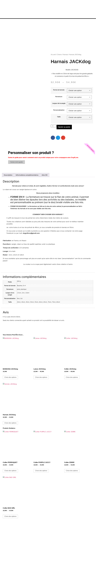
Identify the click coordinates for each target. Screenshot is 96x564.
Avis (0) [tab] (44, 175)
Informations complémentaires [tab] (27, 175)
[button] (53, 138)
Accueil (53, 54)
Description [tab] (8, 175)
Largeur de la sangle (58, 103)
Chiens (59, 54)
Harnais (65, 54)
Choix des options (10, 377)
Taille (59, 116)
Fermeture (58, 96)
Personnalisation (58, 110)
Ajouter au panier (64, 127)
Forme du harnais (58, 90)
